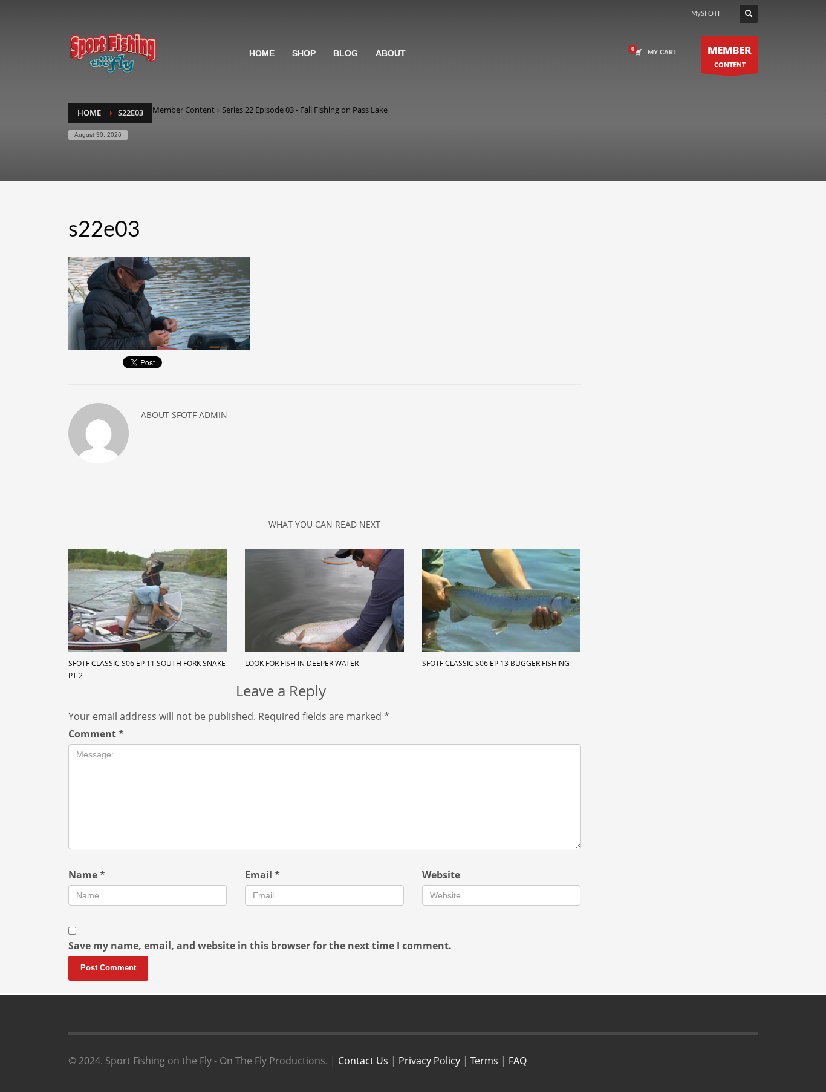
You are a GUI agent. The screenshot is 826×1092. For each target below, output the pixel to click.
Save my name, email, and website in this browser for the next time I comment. (260, 945)
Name (86, 874)
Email (262, 874)
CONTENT (729, 56)
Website (441, 874)
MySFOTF (706, 13)
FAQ (518, 1060)
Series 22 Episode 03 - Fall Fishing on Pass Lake (305, 109)
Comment (96, 734)
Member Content (183, 109)
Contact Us (363, 1060)
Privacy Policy (429, 1060)
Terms (484, 1060)
